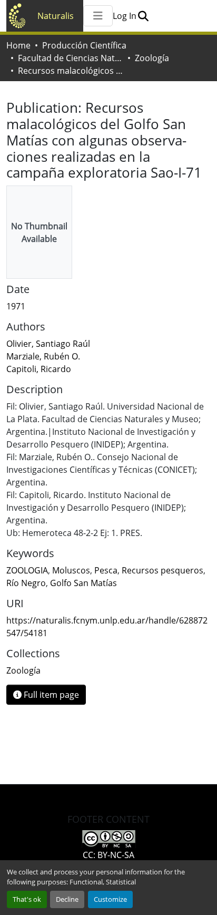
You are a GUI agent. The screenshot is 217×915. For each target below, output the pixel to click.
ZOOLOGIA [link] (27, 570)
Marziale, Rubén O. (43, 356)
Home (18, 45)
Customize (110, 899)
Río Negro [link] (26, 583)
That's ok (27, 899)
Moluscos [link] (71, 570)
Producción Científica (84, 45)
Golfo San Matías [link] (83, 583)
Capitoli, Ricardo (38, 369)
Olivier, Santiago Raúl (48, 343)
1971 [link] (15, 306)
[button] (143, 15)
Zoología (152, 58)
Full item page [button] (50, 694)
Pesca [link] (105, 570)
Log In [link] (124, 16)
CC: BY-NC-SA (108, 855)
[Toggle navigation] (98, 15)
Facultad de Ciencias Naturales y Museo (70, 58)
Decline (67, 899)
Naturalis (55, 16)
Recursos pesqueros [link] (162, 570)
